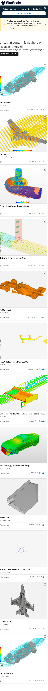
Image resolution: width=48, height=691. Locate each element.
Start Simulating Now (24, 13)
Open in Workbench (44, 65)
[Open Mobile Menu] (45, 2)
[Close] (45, 24)
